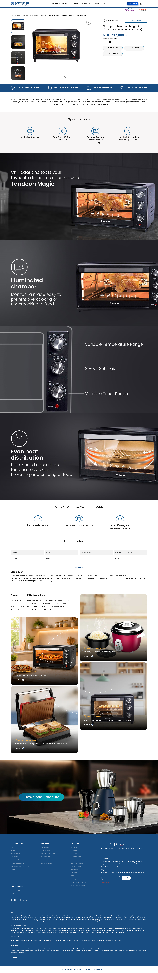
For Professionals (132, 3)
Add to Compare (136, 21)
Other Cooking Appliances (38, 16)
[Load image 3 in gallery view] (18, 58)
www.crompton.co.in (114, 940)
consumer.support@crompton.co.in (83, 940)
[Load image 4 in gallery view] (18, 73)
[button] (56, 3)
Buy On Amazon (113, 48)
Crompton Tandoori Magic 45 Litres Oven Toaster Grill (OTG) (68, 16)
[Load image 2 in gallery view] (18, 42)
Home (12, 16)
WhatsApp (119, 854)
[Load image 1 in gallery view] (18, 26)
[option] (18, 26)
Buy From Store (113, 53)
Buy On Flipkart (134, 48)
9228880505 (107, 854)
